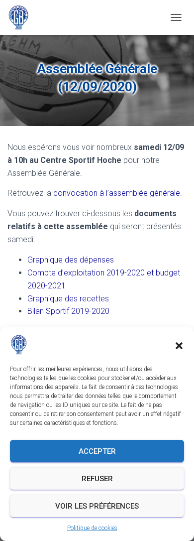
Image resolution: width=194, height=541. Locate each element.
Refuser (97, 478)
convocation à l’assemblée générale (116, 193)
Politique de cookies (92, 528)
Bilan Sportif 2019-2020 (68, 311)
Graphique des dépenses (70, 260)
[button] (179, 345)
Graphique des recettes (68, 298)
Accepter (97, 451)
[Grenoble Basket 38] (22, 17)
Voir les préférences (97, 506)
